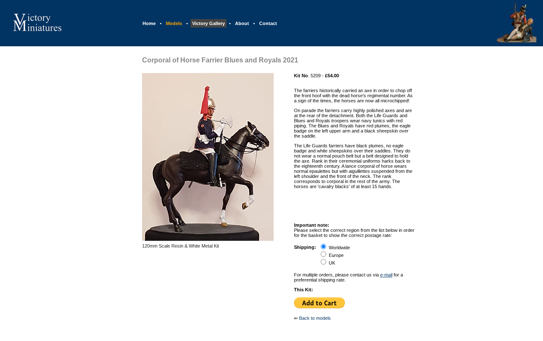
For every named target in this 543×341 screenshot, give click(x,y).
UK (332, 262)
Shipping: (305, 247)
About (242, 23)
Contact (268, 23)
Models (174, 23)
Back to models (315, 318)
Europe (336, 255)
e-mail (386, 274)
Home (149, 23)
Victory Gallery (208, 23)
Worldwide (339, 247)
